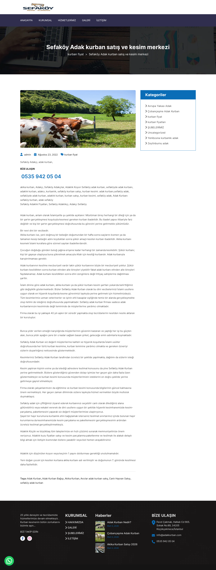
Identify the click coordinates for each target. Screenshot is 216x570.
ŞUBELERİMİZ (156, 127)
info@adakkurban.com (169, 535)
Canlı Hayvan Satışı (119, 478)
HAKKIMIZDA (75, 522)
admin (27, 154)
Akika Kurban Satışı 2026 (122, 544)
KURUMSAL (45, 20)
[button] (9, 561)
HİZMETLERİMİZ (67, 20)
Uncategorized (156, 132)
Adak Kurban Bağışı (53, 478)
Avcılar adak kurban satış (94, 478)
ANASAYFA (26, 20)
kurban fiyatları (157, 122)
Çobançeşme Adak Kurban (163, 111)
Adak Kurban (34, 478)
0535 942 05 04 (41, 176)
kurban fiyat (70, 154)
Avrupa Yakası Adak (160, 105)
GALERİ (86, 20)
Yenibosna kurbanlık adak (163, 138)
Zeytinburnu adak (158, 143)
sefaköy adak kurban (31, 482)
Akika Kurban (72, 478)
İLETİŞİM (101, 20)
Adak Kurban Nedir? (119, 522)
